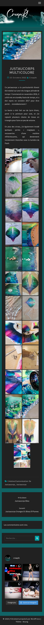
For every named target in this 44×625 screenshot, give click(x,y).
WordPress (35, 619)
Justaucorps (21, 484)
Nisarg (25, 622)
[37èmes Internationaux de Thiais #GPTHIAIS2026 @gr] (13, 572)
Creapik (33, 78)
